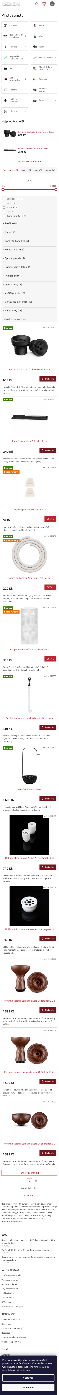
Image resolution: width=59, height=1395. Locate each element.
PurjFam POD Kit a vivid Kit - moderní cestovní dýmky (25, 1250)
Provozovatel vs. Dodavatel (14, 1337)
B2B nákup (6, 1302)
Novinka (12, 207)
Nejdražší (38, 170)
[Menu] (52, 4)
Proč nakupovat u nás (11, 1275)
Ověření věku (8, 1293)
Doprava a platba (9, 1284)
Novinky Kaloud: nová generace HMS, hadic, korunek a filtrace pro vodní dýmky (29, 1242)
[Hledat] (36, 4)
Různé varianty (16, 216)
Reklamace (6, 1324)
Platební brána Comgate (12, 1306)
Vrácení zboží (8, 1297)
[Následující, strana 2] (29, 1181)
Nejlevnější (26, 170)
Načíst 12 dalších (29, 1173)
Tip (10, 211)
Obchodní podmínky (11, 1319)
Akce (11, 203)
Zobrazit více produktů (28, 161)
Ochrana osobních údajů (12, 1328)
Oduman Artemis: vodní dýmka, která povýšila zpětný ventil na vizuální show (28, 1258)
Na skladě (14, 198)
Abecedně (50, 170)
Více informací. (24, 1370)
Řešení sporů (7, 1333)
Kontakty (6, 1355)
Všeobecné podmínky (11, 1342)
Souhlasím (28, 1387)
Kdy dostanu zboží (10, 1288)
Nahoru (31, 1195)
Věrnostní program (10, 1280)
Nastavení (28, 1378)
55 (36, 1181)
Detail (50, 518)
